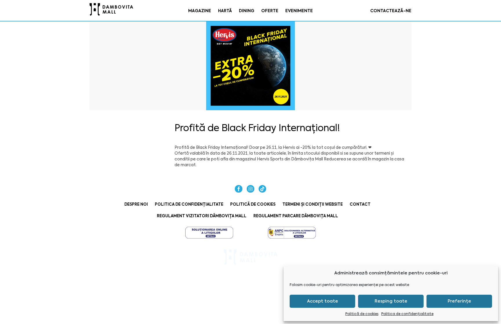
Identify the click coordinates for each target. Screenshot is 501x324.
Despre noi (136, 204)
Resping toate (391, 301)
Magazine (199, 11)
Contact (360, 204)
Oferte (269, 11)
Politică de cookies (361, 314)
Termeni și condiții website (312, 204)
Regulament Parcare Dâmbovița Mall (295, 216)
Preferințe (459, 301)
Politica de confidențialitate (407, 314)
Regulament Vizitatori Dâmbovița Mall (201, 216)
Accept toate (322, 301)
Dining (246, 11)
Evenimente (299, 11)
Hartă (225, 11)
